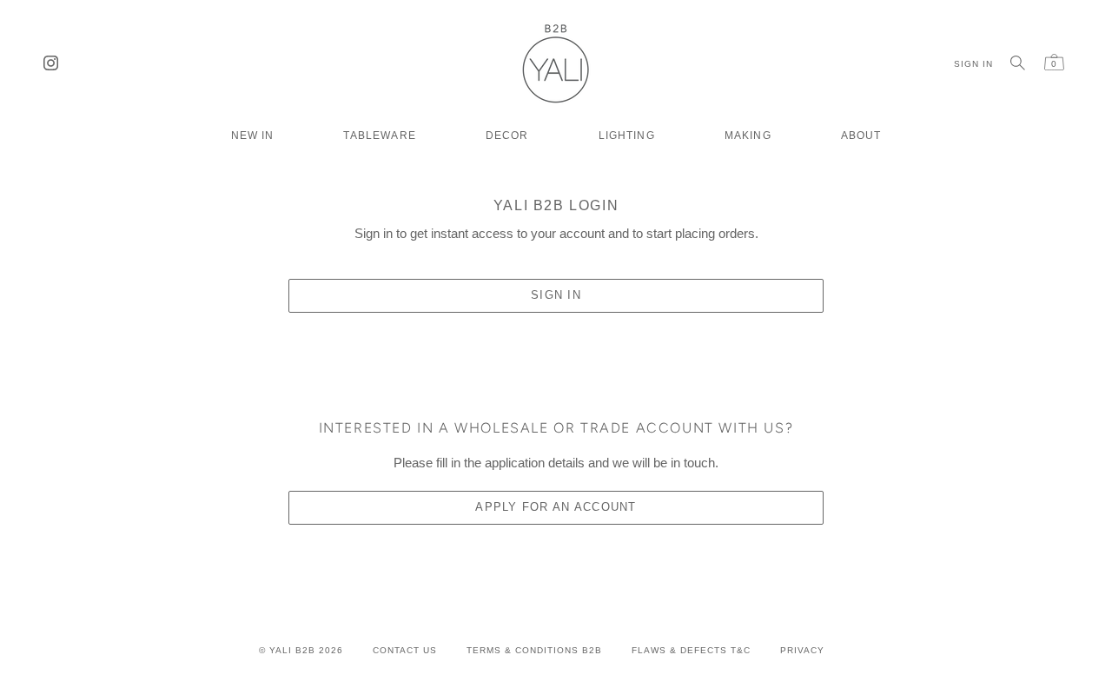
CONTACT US (405, 650)
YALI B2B (292, 650)
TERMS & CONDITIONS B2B (534, 650)
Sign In (556, 294)
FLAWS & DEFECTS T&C (691, 650)
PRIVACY (802, 650)
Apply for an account (556, 506)
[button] (379, 129)
